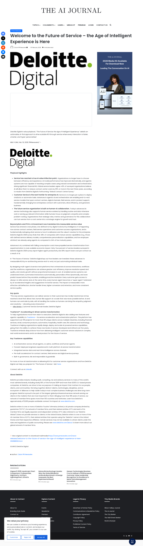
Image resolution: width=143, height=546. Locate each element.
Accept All (41, 537)
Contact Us (102, 25)
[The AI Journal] (71, 11)
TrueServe (31, 317)
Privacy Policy (78, 521)
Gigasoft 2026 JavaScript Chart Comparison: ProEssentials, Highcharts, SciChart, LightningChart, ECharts (22, 474)
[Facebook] (3, 34)
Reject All (27, 537)
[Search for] (110, 25)
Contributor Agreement (81, 514)
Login (90, 25)
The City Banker (110, 514)
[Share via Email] (3, 57)
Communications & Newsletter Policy (86, 511)
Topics (35, 25)
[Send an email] (27, 47)
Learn (60, 25)
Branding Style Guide (17, 511)
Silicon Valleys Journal (112, 508)
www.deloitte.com (68, 401)
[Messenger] (3, 52)
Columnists (48, 25)
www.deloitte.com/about (63, 422)
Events (44, 508)
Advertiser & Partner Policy (82, 508)
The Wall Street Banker (112, 518)
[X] (124, 536)
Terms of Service (79, 527)
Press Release (16, 31)
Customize (14, 537)
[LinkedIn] (126, 536)
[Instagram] (131, 536)
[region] (27, 529)
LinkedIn (29, 369)
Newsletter (45, 511)
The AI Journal (109, 511)
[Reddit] (3, 47)
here (59, 364)
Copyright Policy (79, 518)
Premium (81, 25)
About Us (13, 508)
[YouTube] (129, 536)
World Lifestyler (109, 521)
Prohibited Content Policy (82, 524)
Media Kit (71, 25)
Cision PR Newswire (20, 47)
